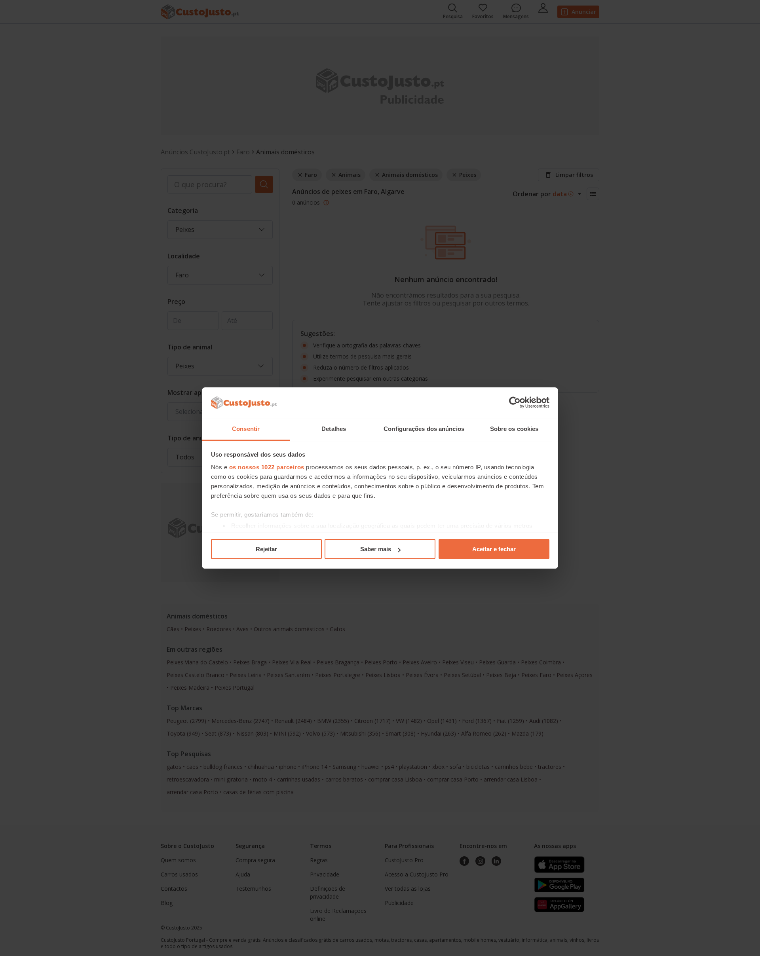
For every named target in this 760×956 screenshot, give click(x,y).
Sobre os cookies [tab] (514, 428)
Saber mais (375, 549)
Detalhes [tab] (333, 428)
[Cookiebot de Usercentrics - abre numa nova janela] (514, 403)
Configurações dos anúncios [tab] (424, 428)
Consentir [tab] (246, 428)
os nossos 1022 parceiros (266, 467)
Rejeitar (266, 549)
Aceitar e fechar (494, 549)
